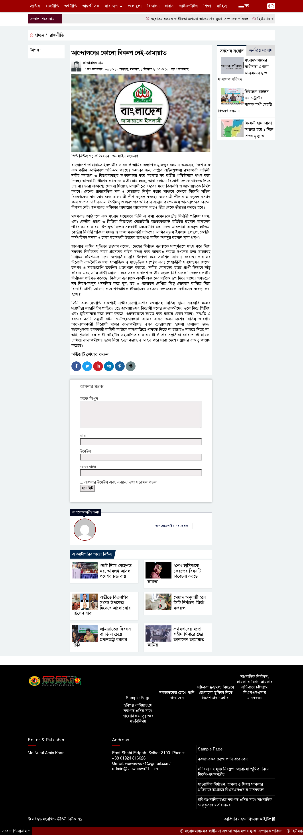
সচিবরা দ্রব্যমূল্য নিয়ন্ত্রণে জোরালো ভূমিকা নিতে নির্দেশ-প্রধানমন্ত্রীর (215, 692)
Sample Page (138, 697)
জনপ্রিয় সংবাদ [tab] (261, 50)
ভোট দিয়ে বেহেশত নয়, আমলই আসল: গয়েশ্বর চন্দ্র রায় (116, 571)
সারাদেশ (111, 6)
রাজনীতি (52, 6)
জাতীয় (35, 6)
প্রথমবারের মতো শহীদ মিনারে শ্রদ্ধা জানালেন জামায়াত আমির (176, 637)
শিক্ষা (207, 6)
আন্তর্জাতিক (90, 6)
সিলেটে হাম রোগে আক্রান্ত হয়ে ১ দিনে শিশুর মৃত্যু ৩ (259, 129)
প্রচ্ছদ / (40, 35)
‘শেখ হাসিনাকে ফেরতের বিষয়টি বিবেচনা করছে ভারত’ (174, 573)
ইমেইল (85, 451)
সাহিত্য (222, 6)
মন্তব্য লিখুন (89, 398)
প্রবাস (169, 6)
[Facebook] (76, 366)
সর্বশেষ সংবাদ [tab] (232, 51)
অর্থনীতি (70, 6)
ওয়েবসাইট (88, 466)
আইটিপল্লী (267, 819)
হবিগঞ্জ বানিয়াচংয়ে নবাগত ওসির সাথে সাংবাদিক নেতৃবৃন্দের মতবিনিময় (137, 713)
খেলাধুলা (135, 6)
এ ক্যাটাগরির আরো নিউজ (92, 554)
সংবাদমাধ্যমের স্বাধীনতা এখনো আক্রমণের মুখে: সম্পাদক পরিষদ (180, 18)
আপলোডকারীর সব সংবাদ (171, 526)
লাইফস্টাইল (188, 6)
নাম (83, 435)
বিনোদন (153, 6)
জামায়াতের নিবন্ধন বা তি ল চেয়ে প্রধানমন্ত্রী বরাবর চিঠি (102, 637)
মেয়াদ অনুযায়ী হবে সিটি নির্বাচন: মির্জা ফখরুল (190, 603)
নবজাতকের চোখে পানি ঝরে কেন (177, 695)
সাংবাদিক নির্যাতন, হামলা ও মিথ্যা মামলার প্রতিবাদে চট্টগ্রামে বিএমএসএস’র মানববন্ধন (255, 687)
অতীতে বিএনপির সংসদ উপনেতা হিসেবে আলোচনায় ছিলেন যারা (102, 605)
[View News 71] (55, 681)
